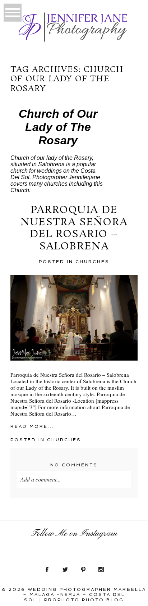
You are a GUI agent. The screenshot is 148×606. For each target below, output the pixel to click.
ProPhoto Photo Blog (84, 599)
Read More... (32, 426)
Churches (92, 261)
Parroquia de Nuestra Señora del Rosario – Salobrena (74, 228)
